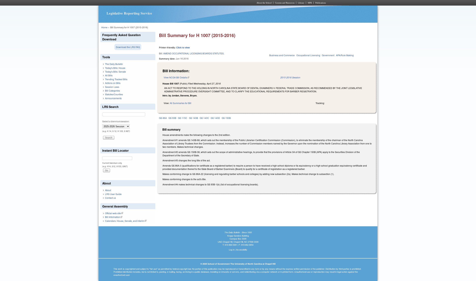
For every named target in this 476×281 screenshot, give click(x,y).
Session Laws (112, 86)
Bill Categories (112, 90)
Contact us (110, 197)
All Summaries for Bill (180, 103)
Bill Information (113, 216)
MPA (310, 3)
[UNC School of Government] (189, 3)
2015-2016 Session (290, 77)
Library (301, 3)
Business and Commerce (282, 55)
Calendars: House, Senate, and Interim (126, 220)
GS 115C (182, 117)
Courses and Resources (285, 3)
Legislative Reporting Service (129, 13)
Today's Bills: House (115, 67)
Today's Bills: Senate (115, 71)
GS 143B (193, 117)
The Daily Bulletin (114, 64)
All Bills (108, 75)
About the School (264, 3)
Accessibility (241, 249)
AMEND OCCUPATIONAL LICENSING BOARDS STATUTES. (193, 53)
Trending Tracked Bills (116, 79)
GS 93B (172, 117)
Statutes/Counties (114, 94)
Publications (320, 3)
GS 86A (163, 117)
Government (328, 55)
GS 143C (204, 117)
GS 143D (215, 117)
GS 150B (226, 117)
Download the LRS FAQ (128, 47)
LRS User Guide (113, 194)
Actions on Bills (112, 82)
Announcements (113, 98)
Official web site (114, 213)
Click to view (183, 47)
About (108, 190)
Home (104, 27)
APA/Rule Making (345, 55)
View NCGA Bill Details (176, 77)
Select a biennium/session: (115, 121)
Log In (231, 249)
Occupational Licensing (308, 55)
